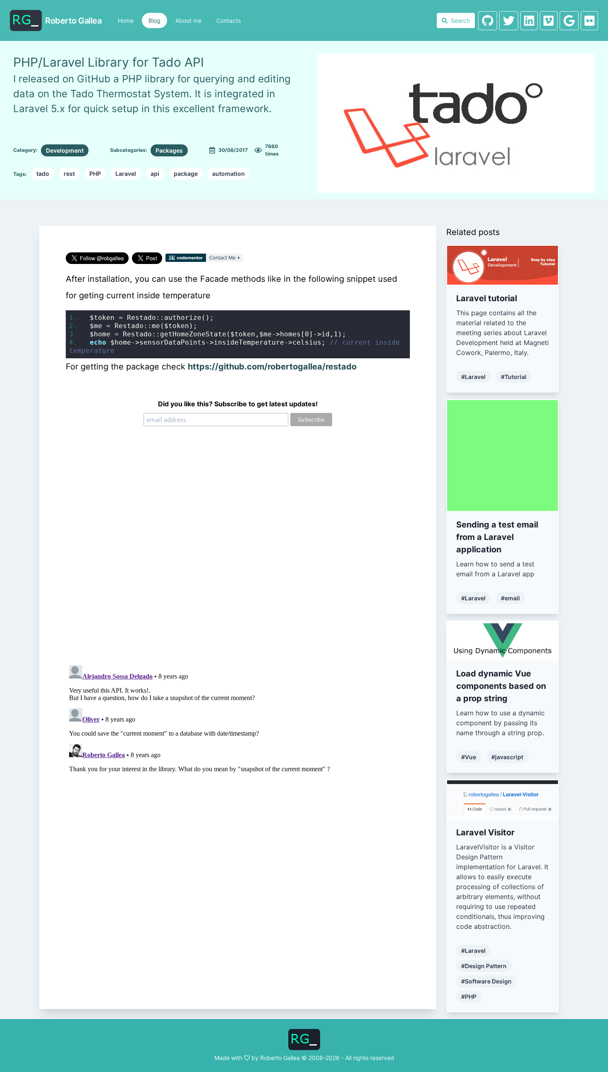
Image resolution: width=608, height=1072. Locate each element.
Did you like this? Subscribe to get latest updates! (238, 404)
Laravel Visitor (485, 832)
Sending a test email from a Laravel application (497, 537)
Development (65, 150)
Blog (154, 20)
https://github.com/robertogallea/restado (272, 367)
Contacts (228, 20)
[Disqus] (238, 553)
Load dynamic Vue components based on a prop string (501, 686)
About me (188, 20)
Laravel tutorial (486, 298)
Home (126, 20)
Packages (169, 150)
